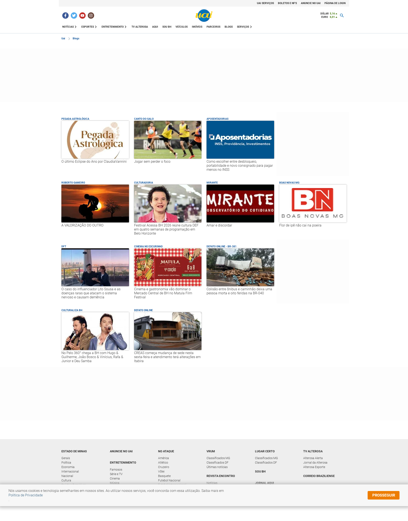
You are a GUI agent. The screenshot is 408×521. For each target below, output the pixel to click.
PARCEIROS (213, 26)
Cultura (66, 480)
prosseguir (383, 495)
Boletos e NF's (287, 3)
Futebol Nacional (169, 480)
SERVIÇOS (243, 26)
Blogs (76, 38)
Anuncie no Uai (311, 3)
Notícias (212, 483)
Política (66, 462)
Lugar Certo (265, 451)
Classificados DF (217, 462)
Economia (68, 467)
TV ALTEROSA (140, 26)
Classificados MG (266, 458)
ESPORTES (87, 26)
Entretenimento (123, 462)
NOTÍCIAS (68, 26)
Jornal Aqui (264, 483)
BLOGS (229, 26)
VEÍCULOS (182, 26)
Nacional (67, 476)
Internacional (70, 471)
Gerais (65, 458)
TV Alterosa (313, 451)
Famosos (116, 469)
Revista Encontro (221, 476)
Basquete (164, 476)
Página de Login (335, 3)
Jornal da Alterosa (315, 462)
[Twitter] (74, 15)
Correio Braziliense (319, 476)
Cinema (115, 478)
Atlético (163, 462)
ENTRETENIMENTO (113, 26)
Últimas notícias (217, 467)
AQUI (155, 26)
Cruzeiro (163, 467)
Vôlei (161, 471)
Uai (63, 38)
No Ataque (166, 451)
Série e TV (116, 474)
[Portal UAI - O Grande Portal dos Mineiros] (204, 15)
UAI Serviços (265, 3)
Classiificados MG (218, 458)
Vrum (211, 451)
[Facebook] (65, 15)
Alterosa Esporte (314, 467)
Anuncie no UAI (121, 451)
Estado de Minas (74, 451)
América (163, 458)
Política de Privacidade (25, 495)
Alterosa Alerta (313, 458)
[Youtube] (82, 15)
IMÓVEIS (197, 26)
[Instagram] (91, 15)
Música (114, 483)
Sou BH (166, 26)
